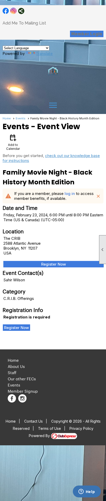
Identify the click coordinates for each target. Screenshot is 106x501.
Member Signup (23, 391)
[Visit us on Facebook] (6, 11)
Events (20, 118)
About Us (16, 366)
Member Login (86, 33)
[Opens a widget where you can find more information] (87, 492)
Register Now (53, 264)
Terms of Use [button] (49, 428)
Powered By (40, 435)
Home (7, 118)
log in (70, 193)
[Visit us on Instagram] (13, 11)
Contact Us (33, 421)
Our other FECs (22, 378)
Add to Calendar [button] (13, 142)
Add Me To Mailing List (24, 23)
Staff (12, 372)
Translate (44, 53)
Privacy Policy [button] (81, 428)
